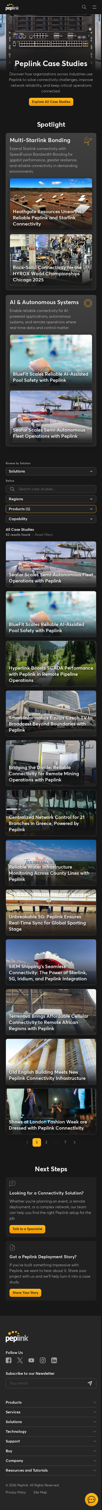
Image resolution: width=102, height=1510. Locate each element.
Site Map (40, 1492)
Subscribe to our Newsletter (30, 1373)
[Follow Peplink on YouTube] (31, 1360)
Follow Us (14, 1353)
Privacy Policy (16, 1492)
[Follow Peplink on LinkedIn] (54, 1360)
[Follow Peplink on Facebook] (8, 1360)
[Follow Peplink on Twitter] (20, 1360)
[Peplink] (12, 7)
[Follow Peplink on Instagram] (43, 1360)
